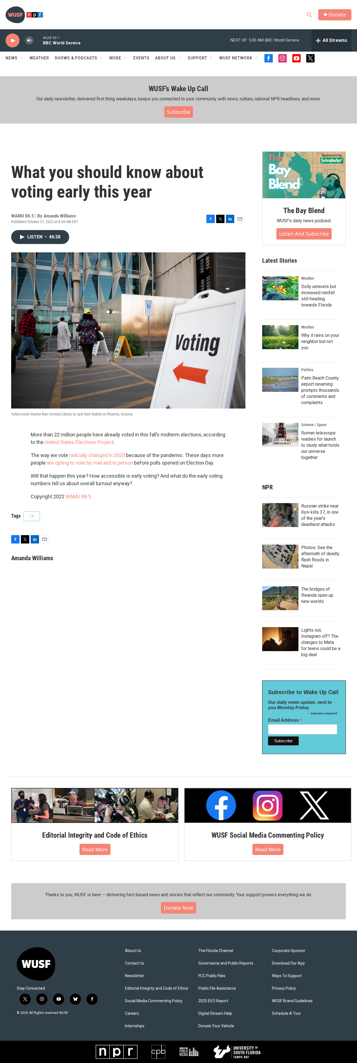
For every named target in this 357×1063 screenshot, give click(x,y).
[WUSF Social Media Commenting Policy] (267, 805)
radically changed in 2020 (97, 455)
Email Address (285, 720)
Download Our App (288, 963)
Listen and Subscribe (304, 233)
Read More (95, 849)
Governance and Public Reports (225, 963)
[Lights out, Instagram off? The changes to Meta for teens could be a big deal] (280, 639)
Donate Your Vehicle (216, 1026)
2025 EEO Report (213, 1001)
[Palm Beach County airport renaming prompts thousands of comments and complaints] (280, 380)
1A (31, 516)
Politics (307, 370)
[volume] (29, 40)
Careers (132, 1013)
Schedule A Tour (286, 1013)
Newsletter (134, 976)
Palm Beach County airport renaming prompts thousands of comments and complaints (320, 390)
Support (197, 58)
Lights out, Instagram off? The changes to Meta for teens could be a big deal (320, 642)
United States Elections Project (79, 442)
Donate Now (178, 907)
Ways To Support (287, 976)
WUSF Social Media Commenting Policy (267, 835)
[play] (12, 40)
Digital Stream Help (215, 1013)
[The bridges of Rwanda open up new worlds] (280, 598)
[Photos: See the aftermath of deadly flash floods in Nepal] (280, 557)
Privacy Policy (284, 988)
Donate (337, 15)
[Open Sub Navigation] (22, 58)
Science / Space (314, 424)
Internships (134, 1026)
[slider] (38, 40)
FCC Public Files (211, 976)
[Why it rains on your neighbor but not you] (280, 337)
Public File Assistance (217, 988)
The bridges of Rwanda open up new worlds (317, 595)
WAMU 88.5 (78, 496)
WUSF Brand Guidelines (292, 1001)
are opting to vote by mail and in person (90, 463)
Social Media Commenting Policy (153, 1001)
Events (141, 58)
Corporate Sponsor (288, 951)
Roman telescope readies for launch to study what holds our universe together (320, 445)
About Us (133, 951)
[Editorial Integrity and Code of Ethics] (94, 805)
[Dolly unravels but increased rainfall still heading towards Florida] (280, 288)
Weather (39, 58)
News (12, 58)
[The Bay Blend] (304, 175)
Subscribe (178, 111)
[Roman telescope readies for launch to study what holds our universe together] (280, 435)
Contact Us (134, 963)
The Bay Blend (303, 210)
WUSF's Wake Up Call (178, 88)
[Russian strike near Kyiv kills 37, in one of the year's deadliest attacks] (280, 515)
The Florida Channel (215, 951)
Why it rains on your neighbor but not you (320, 341)
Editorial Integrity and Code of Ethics (95, 835)
